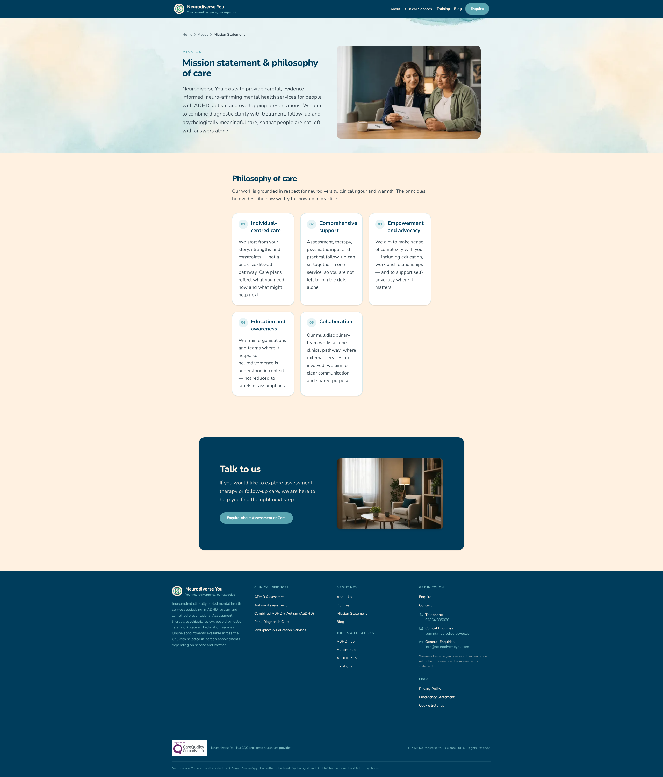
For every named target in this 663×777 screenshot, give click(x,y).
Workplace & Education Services (280, 630)
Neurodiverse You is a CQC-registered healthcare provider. (251, 748)
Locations (344, 666)
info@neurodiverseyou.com (447, 646)
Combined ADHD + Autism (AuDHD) (284, 613)
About (395, 8)
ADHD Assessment (270, 596)
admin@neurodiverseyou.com (449, 633)
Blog (458, 8)
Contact (425, 605)
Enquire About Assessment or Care (256, 517)
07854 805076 (437, 619)
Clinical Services (418, 8)
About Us (344, 596)
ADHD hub (346, 641)
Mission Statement (352, 613)
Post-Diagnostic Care (271, 621)
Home (187, 34)
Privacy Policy (430, 688)
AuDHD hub (347, 658)
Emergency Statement (437, 697)
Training (443, 8)
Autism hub (346, 649)
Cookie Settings (431, 705)
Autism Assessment (270, 605)
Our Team (344, 605)
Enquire (477, 8)
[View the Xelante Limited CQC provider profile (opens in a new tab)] (189, 748)
